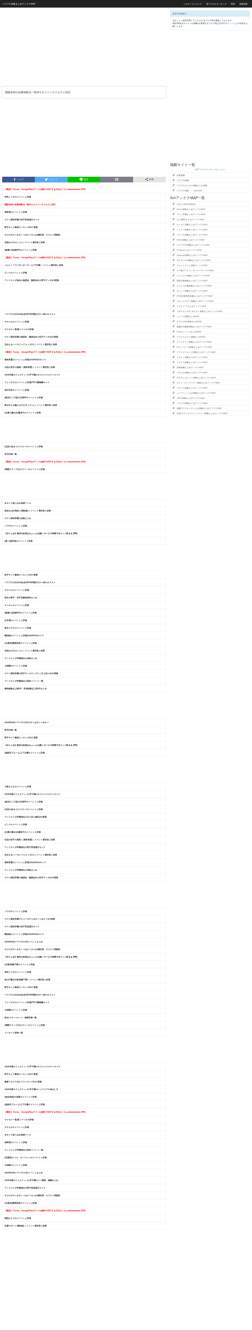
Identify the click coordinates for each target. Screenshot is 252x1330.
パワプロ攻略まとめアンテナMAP (19, 3)
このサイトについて (192, 3)
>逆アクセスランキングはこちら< (210, 169)
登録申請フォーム (227, 23)
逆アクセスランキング (216, 3)
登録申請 (243, 3)
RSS (233, 3)
